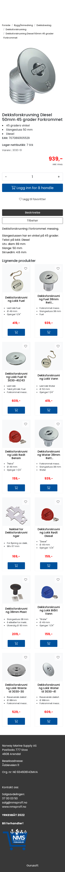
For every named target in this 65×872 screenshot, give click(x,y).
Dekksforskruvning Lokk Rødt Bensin (16, 455)
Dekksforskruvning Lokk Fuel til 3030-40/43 (16, 377)
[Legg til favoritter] (25, 269)
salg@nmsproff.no (14, 803)
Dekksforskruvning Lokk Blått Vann (49, 610)
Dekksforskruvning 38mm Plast (16, 610)
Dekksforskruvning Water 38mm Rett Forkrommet (48, 455)
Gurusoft (32, 865)
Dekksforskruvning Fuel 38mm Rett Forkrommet (49, 299)
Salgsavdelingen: (13, 794)
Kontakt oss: (10, 787)
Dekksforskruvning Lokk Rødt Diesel (49, 533)
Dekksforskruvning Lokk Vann (49, 377)
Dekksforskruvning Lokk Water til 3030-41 (49, 688)
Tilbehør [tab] (32, 221)
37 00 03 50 (10, 798)
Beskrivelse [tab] (32, 213)
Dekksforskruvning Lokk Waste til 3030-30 (16, 688)
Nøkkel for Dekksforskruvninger (16, 533)
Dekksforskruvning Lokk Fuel (16, 299)
